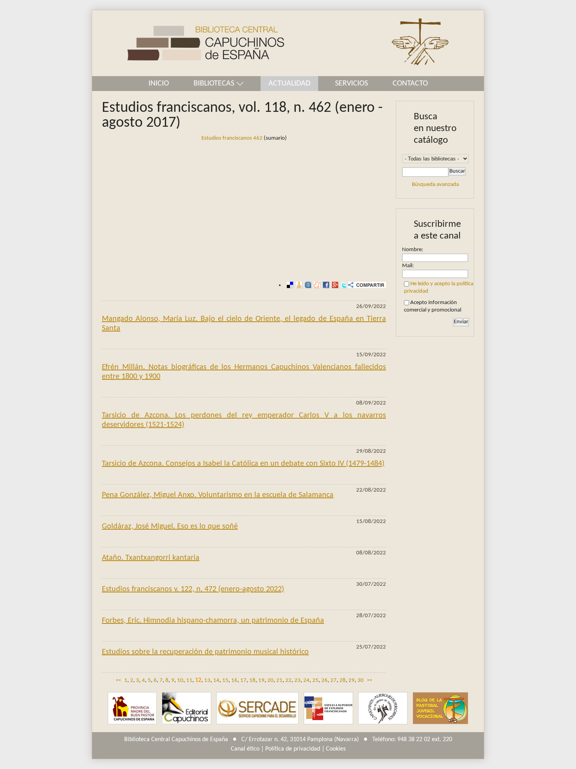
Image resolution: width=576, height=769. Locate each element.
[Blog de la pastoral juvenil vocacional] (440, 708)
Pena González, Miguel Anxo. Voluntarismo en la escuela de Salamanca (217, 495)
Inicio (159, 83)
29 (351, 680)
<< (118, 680)
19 (261, 680)
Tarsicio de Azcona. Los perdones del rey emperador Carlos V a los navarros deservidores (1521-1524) (244, 420)
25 (315, 680)
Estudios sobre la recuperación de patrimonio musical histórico (205, 652)
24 (306, 680)
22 (288, 680)
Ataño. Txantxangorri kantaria (150, 558)
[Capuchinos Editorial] (186, 708)
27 (333, 680)
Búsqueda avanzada (435, 185)
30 (360, 680)
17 (243, 680)
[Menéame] (316, 285)
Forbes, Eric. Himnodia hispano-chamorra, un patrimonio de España (213, 621)
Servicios (351, 83)
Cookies (336, 749)
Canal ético (245, 749)
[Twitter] (343, 285)
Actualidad (289, 83)
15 (225, 680)
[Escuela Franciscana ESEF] (328, 708)
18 (252, 680)
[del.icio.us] (288, 285)
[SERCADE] (257, 708)
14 (216, 680)
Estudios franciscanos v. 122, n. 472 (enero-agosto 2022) (193, 589)
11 (189, 680)
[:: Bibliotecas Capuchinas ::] (188, 43)
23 (297, 680)
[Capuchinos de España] (132, 708)
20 (270, 680)
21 (279, 680)
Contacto (410, 83)
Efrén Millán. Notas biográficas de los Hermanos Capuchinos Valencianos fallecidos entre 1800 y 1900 (244, 372)
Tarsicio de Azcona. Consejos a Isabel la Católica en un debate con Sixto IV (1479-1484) (243, 464)
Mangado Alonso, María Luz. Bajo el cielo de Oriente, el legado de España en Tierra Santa (244, 323)
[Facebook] (325, 285)
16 (234, 680)
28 (342, 680)
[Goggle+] (334, 285)
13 (207, 680)
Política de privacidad (292, 749)
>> (369, 680)
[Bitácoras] (297, 285)
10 (180, 680)
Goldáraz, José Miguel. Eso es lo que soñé (170, 526)
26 (324, 680)
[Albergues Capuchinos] (382, 708)
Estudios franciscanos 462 (232, 138)
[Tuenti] (307, 285)
